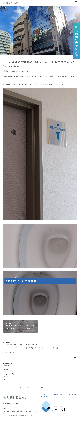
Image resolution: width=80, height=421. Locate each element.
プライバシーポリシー (58, 394)
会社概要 (44, 394)
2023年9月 (6, 366)
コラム (5, 380)
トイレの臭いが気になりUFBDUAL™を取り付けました (20, 345)
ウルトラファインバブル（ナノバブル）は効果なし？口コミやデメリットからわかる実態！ (31, 348)
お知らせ (19, 66)
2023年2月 (6, 369)
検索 (75, 357)
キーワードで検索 (8, 353)
